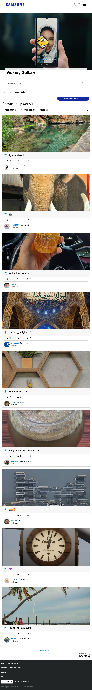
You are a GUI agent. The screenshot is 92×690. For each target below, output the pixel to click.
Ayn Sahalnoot (16, 155)
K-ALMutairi (15, 343)
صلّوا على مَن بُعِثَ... (19, 332)
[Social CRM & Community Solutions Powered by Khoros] (84, 655)
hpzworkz (14, 639)
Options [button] (84, 92)
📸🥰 (12, 509)
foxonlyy (14, 284)
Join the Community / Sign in (73, 98)
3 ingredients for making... (22, 450)
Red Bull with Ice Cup (20, 273)
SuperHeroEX (16, 461)
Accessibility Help (9, 663)
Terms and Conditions (11, 668)
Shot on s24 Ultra (18, 391)
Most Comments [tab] (28, 110)
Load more (44, 651)
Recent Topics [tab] (10, 110)
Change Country (21, 682)
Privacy (4, 672)
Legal (3, 677)
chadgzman (15, 402)
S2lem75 (14, 580)
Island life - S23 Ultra (20, 627)
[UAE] (15, 4)
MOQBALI (14, 520)
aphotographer (16, 166)
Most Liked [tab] (44, 110)
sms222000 (15, 225)
